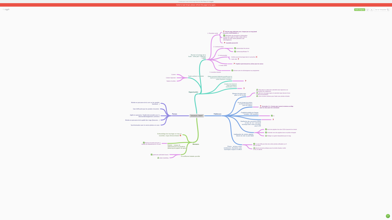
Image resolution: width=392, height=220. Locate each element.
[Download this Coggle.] (371, 6)
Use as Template (380, 6)
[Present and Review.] (367, 6)
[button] (388, 216)
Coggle (211, 1)
